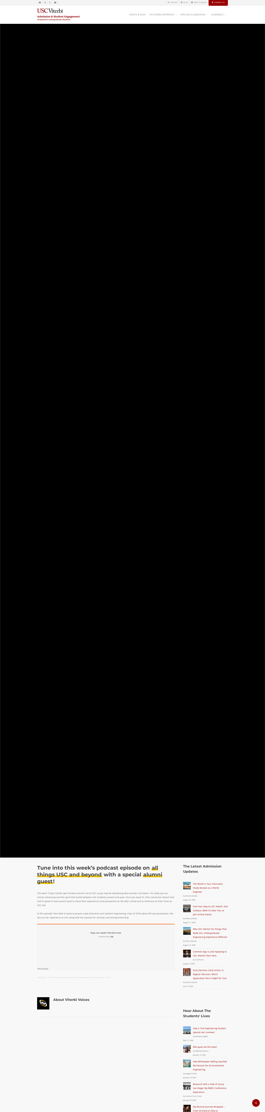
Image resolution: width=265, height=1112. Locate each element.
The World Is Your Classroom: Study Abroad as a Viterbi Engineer (208, 887)
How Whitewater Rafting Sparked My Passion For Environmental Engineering (210, 1065)
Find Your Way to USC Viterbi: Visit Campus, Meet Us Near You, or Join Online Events (210, 910)
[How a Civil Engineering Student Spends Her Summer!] (187, 1032)
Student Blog (130, 453)
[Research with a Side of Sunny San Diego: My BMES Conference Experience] (187, 1087)
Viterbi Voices (149, 453)
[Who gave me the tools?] (187, 1050)
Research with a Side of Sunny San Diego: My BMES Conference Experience (209, 1088)
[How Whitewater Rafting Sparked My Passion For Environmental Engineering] (187, 1065)
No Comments (154, 480)
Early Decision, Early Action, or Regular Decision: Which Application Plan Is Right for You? (210, 974)
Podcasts (113, 453)
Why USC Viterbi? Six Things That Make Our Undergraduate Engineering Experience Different (210, 933)
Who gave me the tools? (205, 1046)
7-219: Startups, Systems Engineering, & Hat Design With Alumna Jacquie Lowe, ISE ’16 (79, 977)
